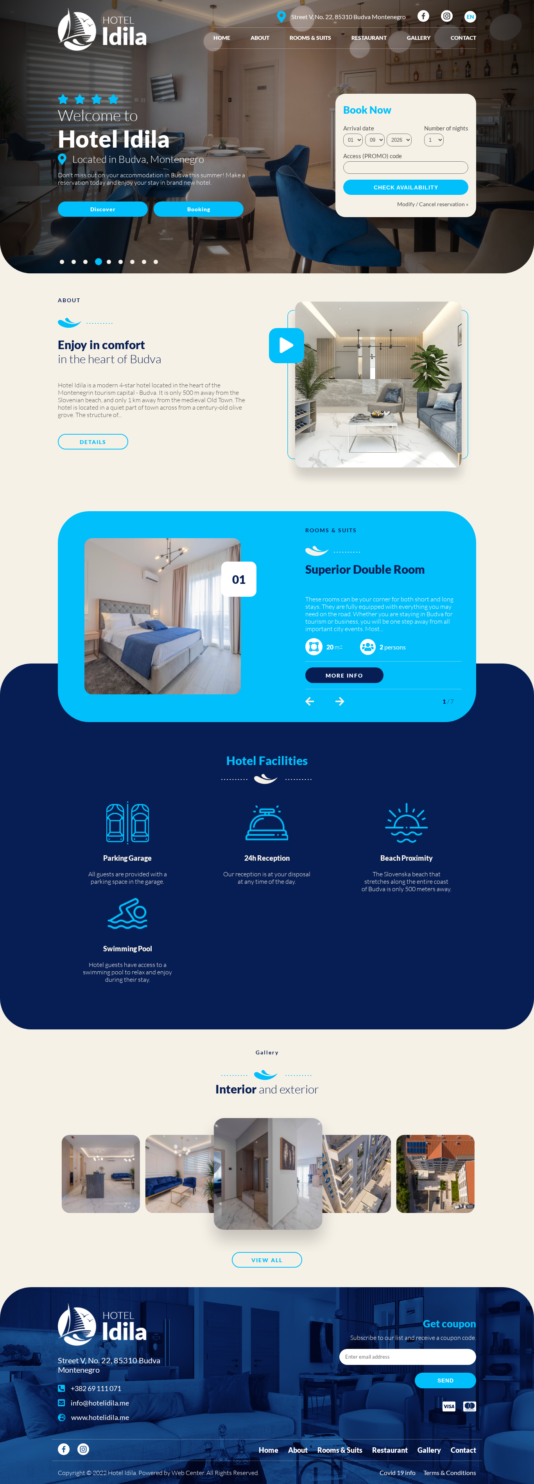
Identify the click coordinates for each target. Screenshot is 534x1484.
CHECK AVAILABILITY (406, 187)
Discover (103, 209)
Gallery (418, 37)
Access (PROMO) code (372, 155)
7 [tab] (132, 262)
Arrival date (358, 128)
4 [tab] (97, 262)
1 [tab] (62, 262)
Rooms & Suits (310, 37)
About (260, 37)
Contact (463, 37)
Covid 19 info (398, 1472)
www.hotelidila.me (100, 1417)
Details (93, 442)
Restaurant (369, 37)
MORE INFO (344, 675)
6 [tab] (120, 262)
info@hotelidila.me (100, 1402)
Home (221, 37)
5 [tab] (110, 261)
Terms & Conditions (449, 1472)
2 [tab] (74, 262)
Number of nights (446, 128)
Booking (198, 209)
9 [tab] (156, 262)
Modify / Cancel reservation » (432, 204)
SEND (445, 1380)
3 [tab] (85, 262)
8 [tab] (144, 262)
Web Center (188, 1472)
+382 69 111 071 (96, 1388)
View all (267, 1260)
